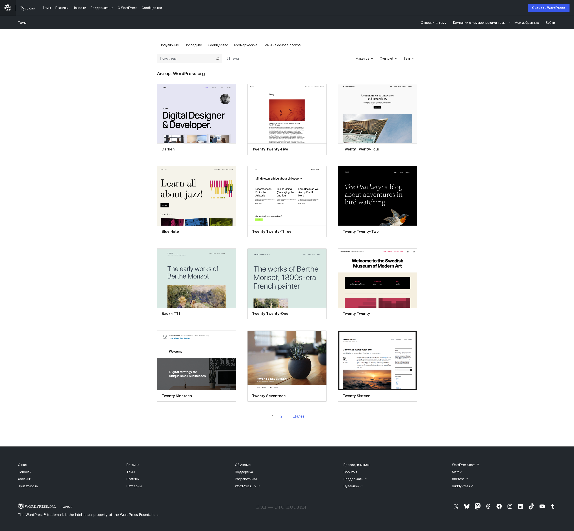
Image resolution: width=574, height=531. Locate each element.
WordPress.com (465, 465)
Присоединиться (357, 465)
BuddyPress (463, 486)
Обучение (243, 465)
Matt (457, 472)
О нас (22, 465)
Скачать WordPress (548, 8)
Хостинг (24, 479)
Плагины (132, 479)
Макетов (362, 58)
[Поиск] (217, 58)
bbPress (460, 479)
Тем (407, 58)
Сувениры (353, 486)
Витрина (132, 465)
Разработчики (246, 479)
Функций (386, 58)
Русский (66, 507)
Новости (24, 472)
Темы (22, 22)
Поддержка (244, 472)
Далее (298, 416)
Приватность (28, 486)
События (350, 472)
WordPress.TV (247, 486)
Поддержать (355, 479)
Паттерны (134, 486)
